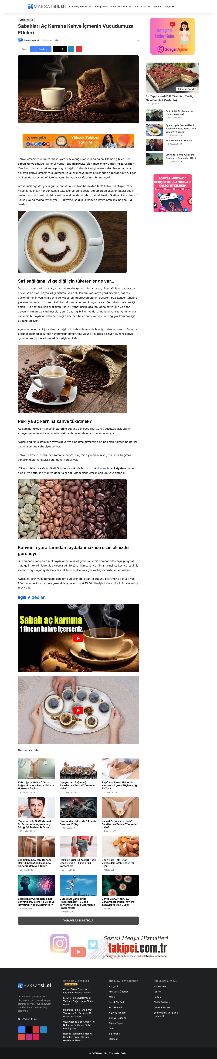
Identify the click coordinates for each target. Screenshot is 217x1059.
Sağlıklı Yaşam (26, 19)
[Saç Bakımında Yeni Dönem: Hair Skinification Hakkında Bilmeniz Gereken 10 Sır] (36, 846)
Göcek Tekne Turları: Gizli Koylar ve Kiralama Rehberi (77, 991)
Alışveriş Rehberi (78, 6)
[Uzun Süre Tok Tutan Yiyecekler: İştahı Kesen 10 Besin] (120, 846)
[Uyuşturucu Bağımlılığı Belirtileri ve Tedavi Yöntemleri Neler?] (78, 768)
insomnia (103, 468)
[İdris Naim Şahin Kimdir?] (154, 145)
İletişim (157, 991)
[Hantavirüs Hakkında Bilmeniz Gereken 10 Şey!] (78, 807)
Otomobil (113, 1039)
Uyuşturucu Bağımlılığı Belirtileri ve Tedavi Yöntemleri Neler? (78, 785)
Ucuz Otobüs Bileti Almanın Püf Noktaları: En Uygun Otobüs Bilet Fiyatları (79, 1025)
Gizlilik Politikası (162, 1002)
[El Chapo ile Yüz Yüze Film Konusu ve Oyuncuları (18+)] (154, 159)
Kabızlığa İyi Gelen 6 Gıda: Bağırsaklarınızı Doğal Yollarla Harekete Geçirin (36, 785)
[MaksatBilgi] (47, 6)
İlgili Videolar (31, 597)
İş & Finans (114, 1033)
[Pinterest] (79, 49)
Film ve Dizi (141, 6)
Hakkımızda (160, 986)
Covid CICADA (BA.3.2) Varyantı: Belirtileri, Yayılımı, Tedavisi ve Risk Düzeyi (118, 901)
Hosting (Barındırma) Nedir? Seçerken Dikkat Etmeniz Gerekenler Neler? (77, 1037)
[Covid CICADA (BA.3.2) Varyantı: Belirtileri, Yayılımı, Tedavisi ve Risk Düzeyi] (120, 885)
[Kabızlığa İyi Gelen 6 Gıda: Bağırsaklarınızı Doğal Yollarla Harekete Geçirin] (36, 768)
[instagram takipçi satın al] (108, 945)
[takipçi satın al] (78, 140)
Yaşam (157, 6)
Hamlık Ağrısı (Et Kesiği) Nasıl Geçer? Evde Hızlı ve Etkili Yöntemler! (78, 863)
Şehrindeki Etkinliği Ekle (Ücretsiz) (166, 1014)
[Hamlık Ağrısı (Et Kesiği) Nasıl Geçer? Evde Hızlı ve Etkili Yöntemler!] (78, 846)
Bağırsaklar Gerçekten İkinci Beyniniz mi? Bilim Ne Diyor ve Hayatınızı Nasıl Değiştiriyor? (36, 901)
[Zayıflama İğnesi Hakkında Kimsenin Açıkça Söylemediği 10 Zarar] (120, 768)
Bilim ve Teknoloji (117, 1017)
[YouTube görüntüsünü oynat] (78, 638)
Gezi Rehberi (115, 1007)
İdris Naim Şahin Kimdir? (179, 140)
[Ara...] (179, 6)
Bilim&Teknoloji (119, 6)
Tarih (111, 1028)
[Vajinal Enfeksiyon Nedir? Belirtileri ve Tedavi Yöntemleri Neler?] (120, 807)
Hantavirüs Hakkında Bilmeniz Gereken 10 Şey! (78, 823)
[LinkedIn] (71, 49)
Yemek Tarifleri (116, 1002)
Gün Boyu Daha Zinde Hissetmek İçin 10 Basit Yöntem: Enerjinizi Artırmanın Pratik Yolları (77, 903)
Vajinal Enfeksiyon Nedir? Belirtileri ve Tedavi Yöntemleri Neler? (120, 824)
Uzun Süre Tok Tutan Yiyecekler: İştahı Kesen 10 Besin (118, 863)
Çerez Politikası (162, 1007)
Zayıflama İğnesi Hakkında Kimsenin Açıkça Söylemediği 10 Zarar (119, 785)
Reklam (157, 996)
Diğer (168, 6)
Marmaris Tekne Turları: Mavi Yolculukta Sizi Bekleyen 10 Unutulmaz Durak (78, 1013)
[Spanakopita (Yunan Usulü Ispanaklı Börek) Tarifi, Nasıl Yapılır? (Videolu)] (154, 130)
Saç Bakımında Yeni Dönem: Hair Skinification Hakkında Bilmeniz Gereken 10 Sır (35, 863)
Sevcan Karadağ (31, 40)
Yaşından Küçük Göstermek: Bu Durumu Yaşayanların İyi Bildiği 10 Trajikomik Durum (35, 824)
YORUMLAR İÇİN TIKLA (78, 920)
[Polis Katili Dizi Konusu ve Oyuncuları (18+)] (154, 115)
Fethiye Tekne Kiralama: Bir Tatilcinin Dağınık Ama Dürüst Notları (78, 1001)
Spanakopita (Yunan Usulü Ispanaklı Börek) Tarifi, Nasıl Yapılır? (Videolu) (181, 128)
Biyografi (100, 6)
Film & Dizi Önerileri (118, 991)
